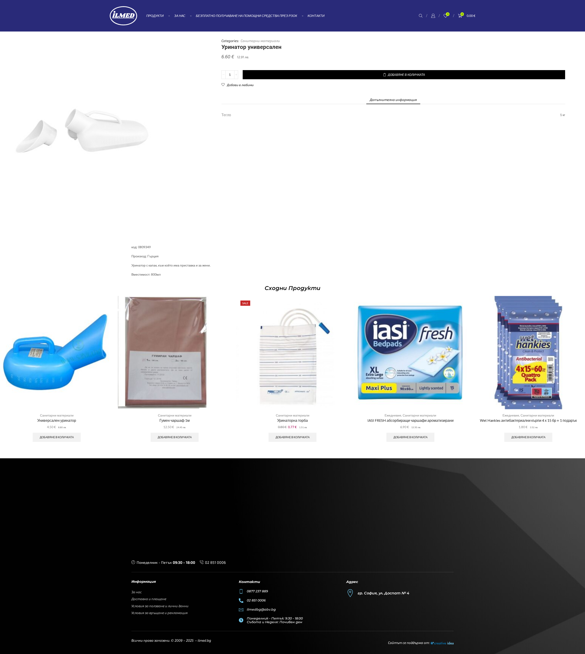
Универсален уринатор (56, 420)
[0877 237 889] (241, 591)
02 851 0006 (215, 562)
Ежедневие (393, 415)
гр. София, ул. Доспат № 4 (383, 593)
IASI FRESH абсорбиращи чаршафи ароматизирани (410, 420)
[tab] (393, 99)
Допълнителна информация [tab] (393, 100)
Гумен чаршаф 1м (175, 420)
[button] (421, 16)
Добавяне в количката (57, 437)
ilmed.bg (204, 640)
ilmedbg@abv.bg (261, 609)
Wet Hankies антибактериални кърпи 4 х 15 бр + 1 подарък (528, 420)
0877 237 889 (257, 591)
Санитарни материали (260, 41)
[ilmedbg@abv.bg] (241, 609)
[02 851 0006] (241, 600)
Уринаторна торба (292, 420)
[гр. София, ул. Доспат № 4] (350, 593)
